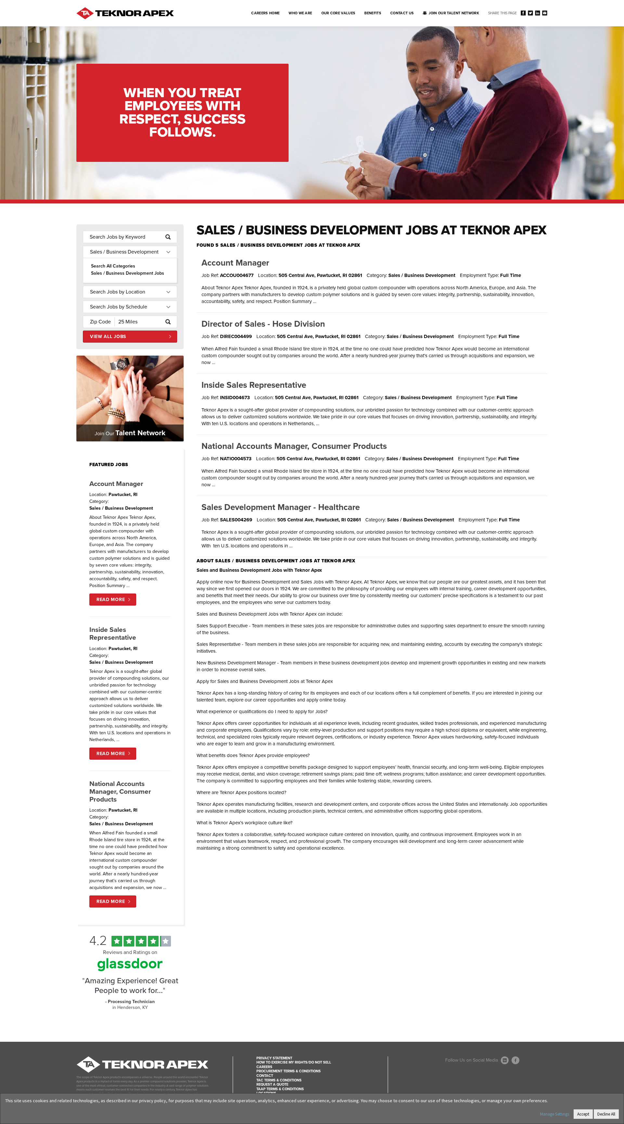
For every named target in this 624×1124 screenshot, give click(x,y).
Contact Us (402, 13)
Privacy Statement (274, 1058)
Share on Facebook (523, 12)
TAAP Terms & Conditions (280, 1089)
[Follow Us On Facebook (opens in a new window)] (515, 1060)
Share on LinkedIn (537, 12)
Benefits (372, 13)
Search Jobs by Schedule (118, 307)
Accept (583, 1114)
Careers (264, 1067)
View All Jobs (108, 336)
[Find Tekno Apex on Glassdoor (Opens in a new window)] (130, 969)
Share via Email (544, 12)
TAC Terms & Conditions (279, 1080)
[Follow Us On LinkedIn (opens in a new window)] (505, 1060)
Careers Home (265, 13)
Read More (111, 599)
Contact (264, 1076)
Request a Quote (272, 1084)
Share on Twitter (530, 12)
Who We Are (300, 13)
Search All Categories (113, 266)
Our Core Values (338, 13)
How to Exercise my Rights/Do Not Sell (293, 1062)
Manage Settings (554, 1114)
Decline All (606, 1114)
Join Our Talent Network (454, 13)
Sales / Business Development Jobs (127, 273)
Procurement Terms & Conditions (288, 1071)
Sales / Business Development (124, 252)
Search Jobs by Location (117, 292)
